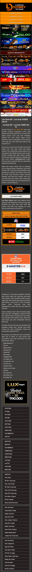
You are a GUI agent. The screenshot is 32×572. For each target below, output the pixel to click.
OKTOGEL (7, 418)
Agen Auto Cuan (9, 517)
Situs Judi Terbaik (9, 484)
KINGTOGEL (8, 469)
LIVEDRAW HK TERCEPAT (16, 13)
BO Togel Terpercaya (10, 487)
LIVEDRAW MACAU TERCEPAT (16, 22)
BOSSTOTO (8, 441)
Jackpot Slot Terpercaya (11, 535)
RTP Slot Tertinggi (10, 553)
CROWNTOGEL (8, 451)
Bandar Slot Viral (9, 514)
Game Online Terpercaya (11, 556)
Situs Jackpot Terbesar (11, 520)
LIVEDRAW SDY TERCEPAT (16, 19)
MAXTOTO (7, 444)
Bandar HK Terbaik (10, 559)
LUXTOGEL (7, 460)
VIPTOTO (7, 436)
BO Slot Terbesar (9, 568)
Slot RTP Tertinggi (10, 565)
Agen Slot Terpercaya (11, 493)
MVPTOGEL (8, 424)
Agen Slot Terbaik (10, 523)
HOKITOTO (7, 474)
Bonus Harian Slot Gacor (11, 502)
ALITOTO (7, 463)
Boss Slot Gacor (9, 507)
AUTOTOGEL (8, 421)
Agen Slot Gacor (9, 547)
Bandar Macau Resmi (10, 532)
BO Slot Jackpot (9, 499)
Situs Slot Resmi (9, 540)
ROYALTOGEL (8, 430)
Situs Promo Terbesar (11, 529)
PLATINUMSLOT (9, 447)
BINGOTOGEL (8, 457)
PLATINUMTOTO (9, 433)
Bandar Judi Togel (9, 526)
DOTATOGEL (8, 408)
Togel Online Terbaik (10, 510)
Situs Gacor (8, 477)
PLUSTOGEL (8, 466)
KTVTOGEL (8, 414)
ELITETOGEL (8, 427)
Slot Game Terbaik (10, 550)
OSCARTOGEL (8, 454)
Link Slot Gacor (9, 562)
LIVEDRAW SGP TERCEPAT (16, 16)
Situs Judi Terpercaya (10, 490)
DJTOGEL (7, 411)
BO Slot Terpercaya (10, 480)
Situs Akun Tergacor (10, 496)
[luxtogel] (16, 392)
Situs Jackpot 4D (9, 543)
